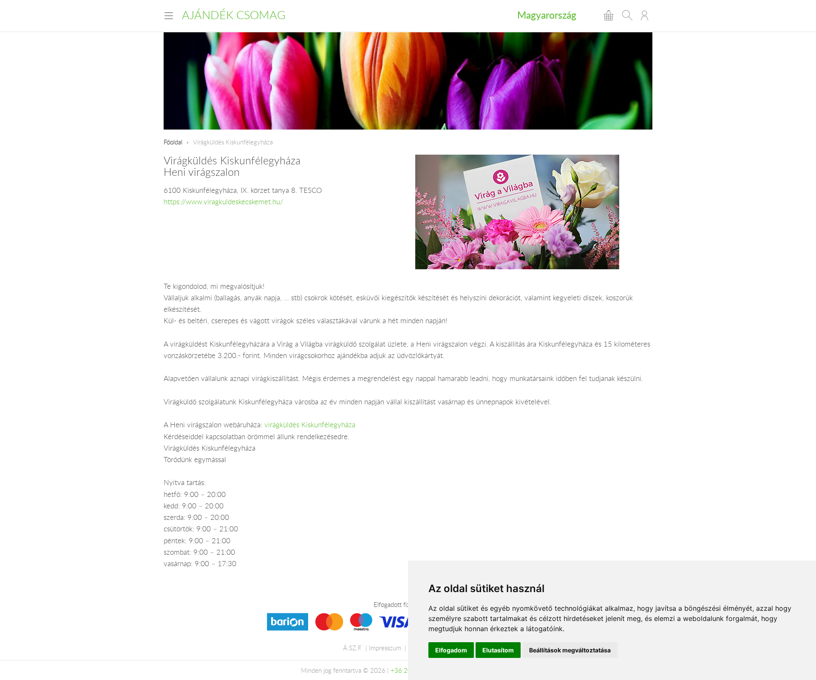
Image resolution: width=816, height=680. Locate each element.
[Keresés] (627, 15)
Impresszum (385, 647)
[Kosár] (609, 15)
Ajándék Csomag (234, 15)
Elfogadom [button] (451, 650)
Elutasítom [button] (498, 650)
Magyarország (546, 14)
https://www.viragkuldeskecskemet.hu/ (223, 201)
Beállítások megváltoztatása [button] (570, 650)
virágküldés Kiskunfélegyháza (309, 424)
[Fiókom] (644, 15)
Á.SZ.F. (352, 647)
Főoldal (173, 142)
